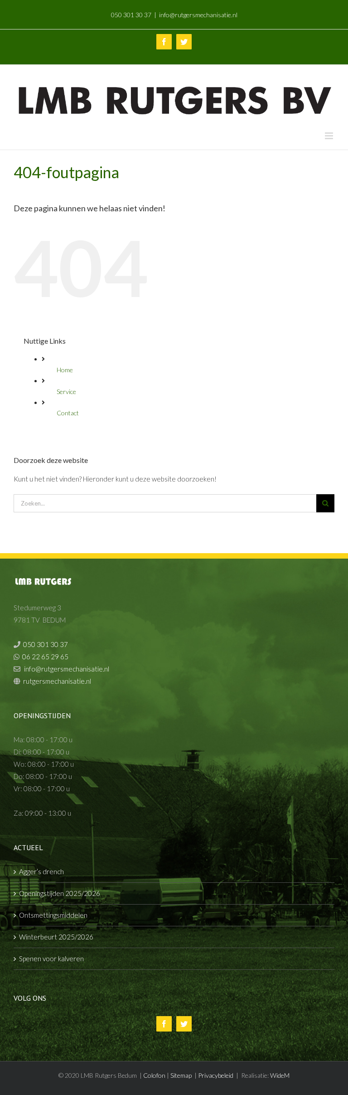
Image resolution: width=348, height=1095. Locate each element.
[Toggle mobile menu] (329, 136)
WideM (280, 1075)
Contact (68, 413)
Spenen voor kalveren (51, 958)
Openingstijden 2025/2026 (59, 893)
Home (65, 370)
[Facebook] (164, 1024)
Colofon (154, 1075)
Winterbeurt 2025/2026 (56, 937)
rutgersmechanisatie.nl (57, 681)
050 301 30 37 (131, 15)
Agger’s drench (41, 871)
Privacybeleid (215, 1075)
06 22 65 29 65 (45, 656)
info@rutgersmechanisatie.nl (198, 15)
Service (66, 391)
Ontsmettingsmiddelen (53, 915)
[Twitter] (184, 1024)
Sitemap (181, 1075)
